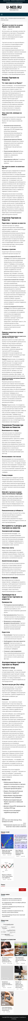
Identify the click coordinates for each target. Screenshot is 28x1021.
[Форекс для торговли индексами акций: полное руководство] (7, 841)
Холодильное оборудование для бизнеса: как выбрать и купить (13, 907)
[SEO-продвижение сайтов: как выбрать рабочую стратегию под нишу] (21, 949)
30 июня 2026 (23, 963)
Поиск (3, 884)
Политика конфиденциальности (18, 0)
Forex (3, 23)
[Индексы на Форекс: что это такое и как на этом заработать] (7, 866)
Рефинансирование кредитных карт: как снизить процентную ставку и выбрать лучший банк (15, 825)
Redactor (4, 29)
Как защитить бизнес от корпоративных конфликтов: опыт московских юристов (12, 899)
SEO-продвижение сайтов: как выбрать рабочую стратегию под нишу (14, 903)
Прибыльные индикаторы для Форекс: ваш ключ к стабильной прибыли (13, 801)
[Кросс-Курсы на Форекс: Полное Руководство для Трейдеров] (21, 841)
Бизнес (3, 954)
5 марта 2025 (9, 29)
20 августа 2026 (9, 963)
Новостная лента (5, 978)
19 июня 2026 (9, 987)
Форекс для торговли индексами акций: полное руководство (7, 852)
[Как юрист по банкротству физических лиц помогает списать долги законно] (21, 973)
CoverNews (22, 1017)
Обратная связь (6, 0)
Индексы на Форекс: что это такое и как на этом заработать (7, 876)
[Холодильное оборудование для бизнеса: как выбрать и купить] (7, 973)
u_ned (17, 988)
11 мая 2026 (8, 1011)
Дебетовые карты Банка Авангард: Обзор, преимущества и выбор (12, 820)
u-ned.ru (14, 7)
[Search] (25, 14)
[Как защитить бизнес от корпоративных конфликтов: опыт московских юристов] (7, 949)
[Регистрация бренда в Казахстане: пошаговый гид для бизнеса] (7, 999)
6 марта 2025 (9, 854)
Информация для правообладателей (14, 2)
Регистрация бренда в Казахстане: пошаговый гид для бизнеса (13, 915)
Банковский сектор (19, 978)
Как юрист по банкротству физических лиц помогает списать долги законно (12, 911)
